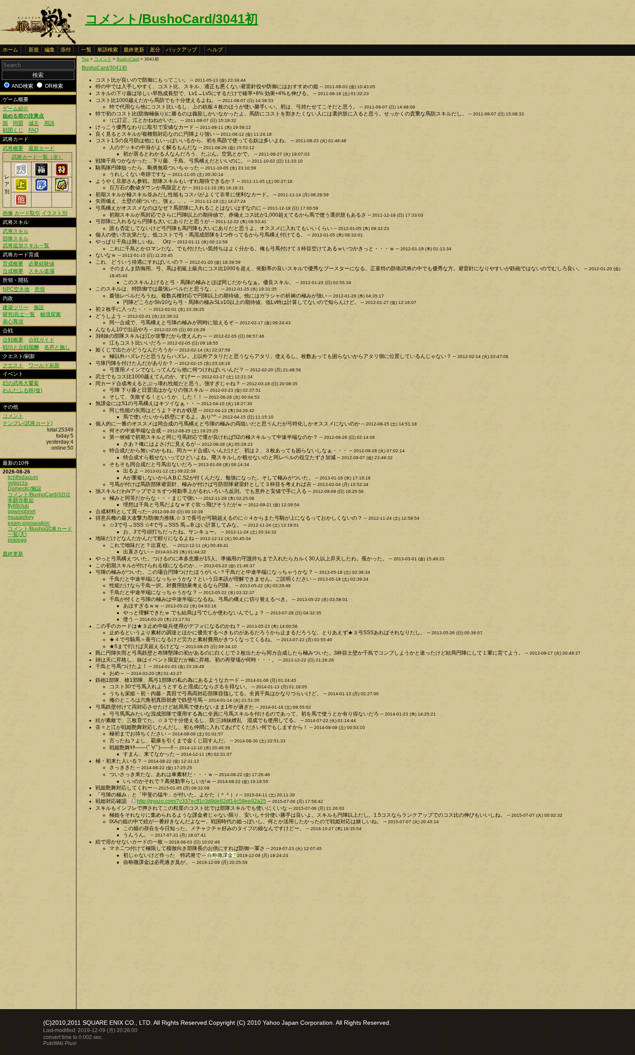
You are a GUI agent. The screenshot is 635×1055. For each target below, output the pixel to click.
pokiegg (17, 540)
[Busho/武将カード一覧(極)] (41, 174)
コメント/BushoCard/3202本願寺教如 (39, 497)
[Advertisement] (154, 934)
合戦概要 (13, 340)
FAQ (33, 130)
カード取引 (27, 213)
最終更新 (134, 50)
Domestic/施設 (24, 489)
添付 (65, 50)
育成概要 (13, 264)
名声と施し (57, 347)
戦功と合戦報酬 (21, 347)
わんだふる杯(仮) (22, 390)
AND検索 (22, 86)
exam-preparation (29, 523)
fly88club (18, 506)
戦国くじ (13, 130)
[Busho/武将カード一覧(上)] (21, 189)
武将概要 (13, 148)
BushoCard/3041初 (104, 68)
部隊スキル (16, 239)
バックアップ (181, 50)
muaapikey (21, 517)
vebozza (18, 483)
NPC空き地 (16, 289)
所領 (40, 289)
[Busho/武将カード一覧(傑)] (61, 189)
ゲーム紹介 (16, 109)
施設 (39, 307)
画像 (8, 213)
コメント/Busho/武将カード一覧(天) (40, 531)
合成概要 (13, 271)
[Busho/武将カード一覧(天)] (21, 174)
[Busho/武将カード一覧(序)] (41, 189)
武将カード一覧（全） (38, 157)
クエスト (13, 365)
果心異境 (13, 322)
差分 (155, 50)
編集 (49, 50)
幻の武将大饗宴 (21, 383)
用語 (49, 123)
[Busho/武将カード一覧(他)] (21, 204)
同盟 (18, 123)
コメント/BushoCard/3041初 (171, 19)
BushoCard (128, 59)
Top (85, 59)
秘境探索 (50, 314)
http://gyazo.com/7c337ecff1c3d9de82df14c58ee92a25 (201, 801)
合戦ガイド (41, 340)
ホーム (10, 50)
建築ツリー (16, 307)
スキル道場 (41, 271)
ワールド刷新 (44, 365)
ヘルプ (215, 50)
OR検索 (54, 86)
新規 (34, 50)
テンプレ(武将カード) (28, 423)
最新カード (41, 148)
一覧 (86, 50)
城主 (34, 123)
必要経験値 (41, 264)
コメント (13, 416)
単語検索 (107, 50)
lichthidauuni (23, 477)
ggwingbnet (21, 511)
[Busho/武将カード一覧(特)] (61, 174)
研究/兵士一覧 (19, 314)
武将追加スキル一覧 (26, 246)
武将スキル (16, 231)
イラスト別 (54, 213)
